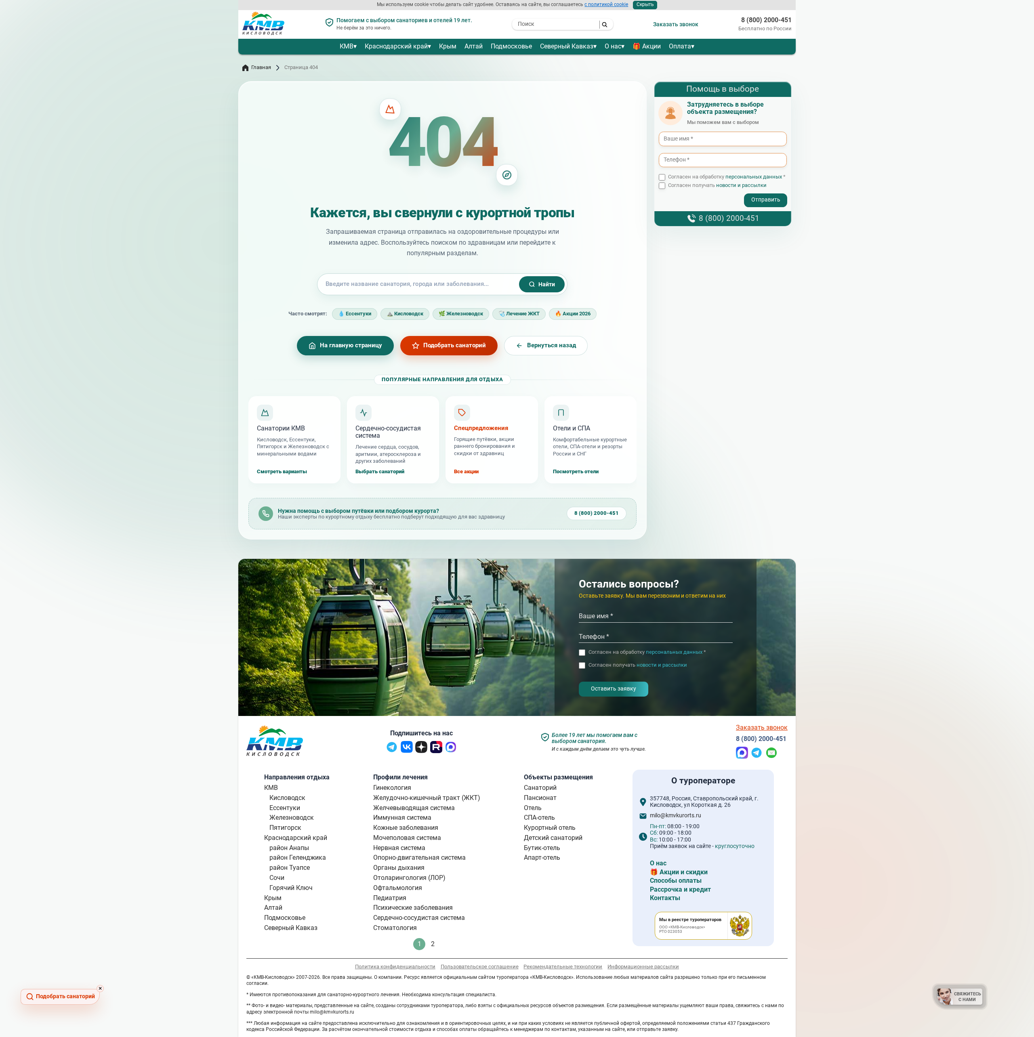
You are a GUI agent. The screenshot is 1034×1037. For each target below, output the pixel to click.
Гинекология (392, 787)
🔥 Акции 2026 (573, 314)
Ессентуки (284, 808)
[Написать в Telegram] (756, 756)
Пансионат (540, 798)
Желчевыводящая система (414, 808)
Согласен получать (717, 186)
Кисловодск (287, 798)
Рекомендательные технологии (562, 967)
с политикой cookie (606, 4)
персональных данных (753, 177)
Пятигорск (285, 827)
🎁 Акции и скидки (679, 872)
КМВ (346, 46)
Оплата (680, 46)
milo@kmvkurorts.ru (675, 815)
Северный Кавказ (566, 46)
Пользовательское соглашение (480, 967)
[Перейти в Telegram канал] (392, 751)
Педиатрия (389, 898)
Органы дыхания (399, 867)
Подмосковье (511, 46)
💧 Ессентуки (354, 314)
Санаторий (540, 787)
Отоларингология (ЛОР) (409, 878)
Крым (447, 46)
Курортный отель (550, 827)
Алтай (473, 46)
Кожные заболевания (405, 827)
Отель (533, 808)
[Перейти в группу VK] (407, 750)
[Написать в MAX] (742, 756)
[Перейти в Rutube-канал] (436, 751)
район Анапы (289, 848)
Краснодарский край (396, 46)
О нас (613, 46)
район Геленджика (297, 857)
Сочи (276, 878)
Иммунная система (402, 817)
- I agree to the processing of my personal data (708, 193)
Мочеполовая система (407, 838)
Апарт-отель (542, 857)
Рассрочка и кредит (680, 889)
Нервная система (399, 848)
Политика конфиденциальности (395, 967)
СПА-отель (539, 817)
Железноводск (291, 817)
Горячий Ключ (291, 888)
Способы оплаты (676, 880)
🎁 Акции (647, 46)
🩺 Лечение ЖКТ (519, 314)
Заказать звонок (675, 24)
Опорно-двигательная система (419, 857)
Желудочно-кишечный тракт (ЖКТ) (426, 798)
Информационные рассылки (643, 967)
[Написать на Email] (771, 756)
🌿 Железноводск (461, 314)
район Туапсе (289, 867)
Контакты (665, 898)
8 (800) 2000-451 (766, 20)
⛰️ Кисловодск (405, 314)
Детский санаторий (553, 838)
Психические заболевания (413, 907)
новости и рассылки (741, 186)
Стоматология (395, 928)
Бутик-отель (542, 848)
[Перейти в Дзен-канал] (421, 751)
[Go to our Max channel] (451, 751)
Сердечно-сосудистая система (419, 918)
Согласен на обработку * (727, 177)
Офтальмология (397, 888)
